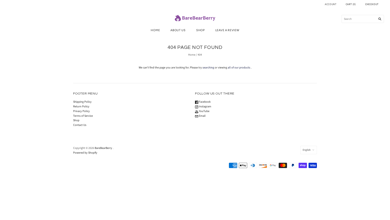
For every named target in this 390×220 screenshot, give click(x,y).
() (351, 4)
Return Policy (81, 106)
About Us (178, 30)
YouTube (203, 111)
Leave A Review (227, 30)
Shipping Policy (82, 102)
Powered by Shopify (85, 153)
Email (202, 116)
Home (155, 30)
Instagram (204, 106)
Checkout (372, 4)
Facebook (204, 102)
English (307, 150)
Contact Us (79, 125)
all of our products (239, 68)
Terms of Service (83, 116)
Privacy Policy (81, 111)
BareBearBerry (103, 148)
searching (208, 68)
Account (331, 4)
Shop (200, 30)
